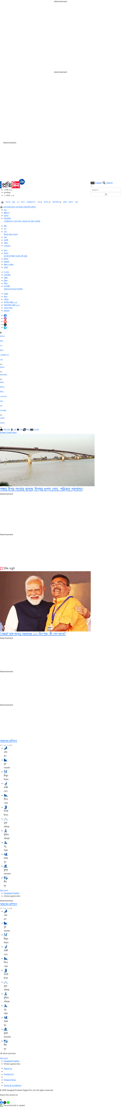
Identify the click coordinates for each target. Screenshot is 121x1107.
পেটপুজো (24, 221)
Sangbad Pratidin (11, 893)
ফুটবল (10, 234)
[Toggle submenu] (1, 364)
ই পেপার (6, 272)
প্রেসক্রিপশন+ (31, 202)
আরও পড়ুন (3, 890)
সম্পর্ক (15, 221)
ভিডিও (6, 283)
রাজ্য (13, 202)
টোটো (32, 221)
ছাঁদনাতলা (6, 310)
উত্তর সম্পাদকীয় (17, 289)
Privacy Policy (10, 1080)
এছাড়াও (2, 422)
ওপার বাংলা (7, 245)
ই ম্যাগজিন (7, 275)
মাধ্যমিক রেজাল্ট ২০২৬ (10, 302)
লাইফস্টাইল (56, 202)
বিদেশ (23, 202)
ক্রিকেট (6, 234)
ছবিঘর (65, 202)
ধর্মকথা (6, 243)
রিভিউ (13, 256)
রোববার (6, 293)
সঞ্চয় (76, 202)
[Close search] (92, 186)
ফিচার (5, 296)
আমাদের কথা (7, 289)
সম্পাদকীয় (7, 286)
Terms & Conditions (12, 1085)
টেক (29, 221)
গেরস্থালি (37, 221)
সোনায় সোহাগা (8, 307)
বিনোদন (46, 202)
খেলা (39, 202)
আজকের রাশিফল (8, 740)
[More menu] (119, 202)
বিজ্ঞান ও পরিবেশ (9, 264)
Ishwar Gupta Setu (8, 432)
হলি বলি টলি (7, 256)
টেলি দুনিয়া (24, 256)
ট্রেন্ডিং (6, 277)
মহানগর (8, 202)
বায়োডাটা (6, 261)
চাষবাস (6, 267)
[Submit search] (106, 194)
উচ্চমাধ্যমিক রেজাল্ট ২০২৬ (11, 305)
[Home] (12, 183)
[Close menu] (1, 332)
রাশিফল (71, 202)
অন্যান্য (15, 234)
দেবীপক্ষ (6, 299)
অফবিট (6, 240)
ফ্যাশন (19, 221)
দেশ (18, 202)
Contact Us (9, 1074)
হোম (5, 210)
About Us (8, 1068)
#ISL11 (7, 212)
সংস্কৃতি (17, 256)
